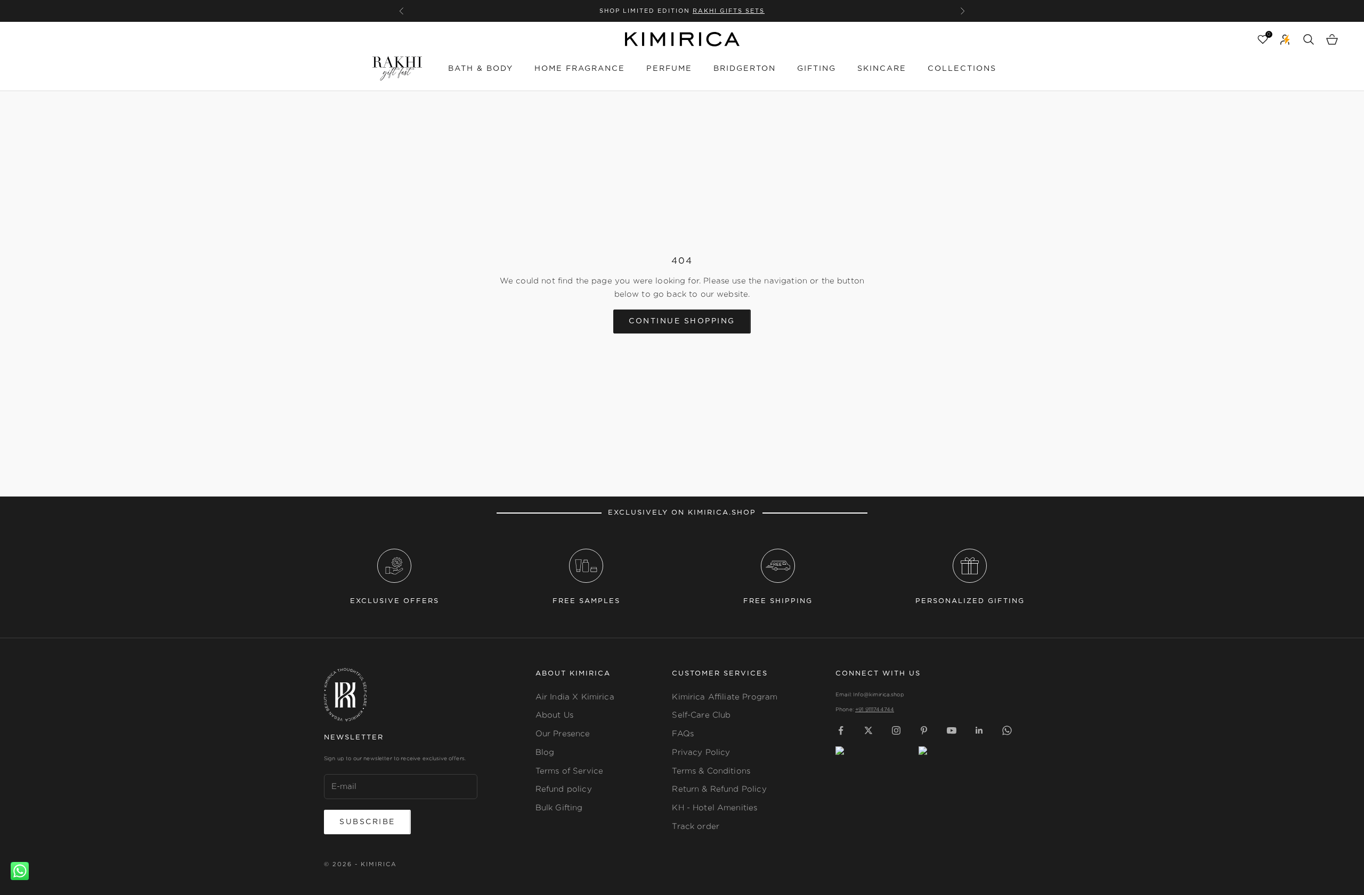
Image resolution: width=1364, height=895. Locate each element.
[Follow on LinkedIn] (979, 730)
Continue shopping (682, 321)
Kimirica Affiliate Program (724, 697)
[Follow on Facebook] (840, 730)
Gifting (816, 68)
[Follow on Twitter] (868, 730)
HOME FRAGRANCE (579, 68)
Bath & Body (480, 68)
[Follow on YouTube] (951, 730)
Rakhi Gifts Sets (729, 11)
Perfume (669, 68)
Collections (962, 68)
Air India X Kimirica (574, 697)
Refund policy (563, 789)
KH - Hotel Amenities (714, 807)
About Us (554, 715)
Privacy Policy (701, 752)
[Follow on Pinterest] (924, 730)
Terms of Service (569, 771)
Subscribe (367, 822)
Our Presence (562, 733)
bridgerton (744, 68)
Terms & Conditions (711, 771)
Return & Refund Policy (719, 789)
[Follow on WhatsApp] (1007, 730)
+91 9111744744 (874, 709)
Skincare (881, 68)
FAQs (683, 733)
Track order (695, 826)
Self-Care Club (701, 715)
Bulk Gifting (559, 807)
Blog (545, 752)
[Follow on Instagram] (896, 730)
